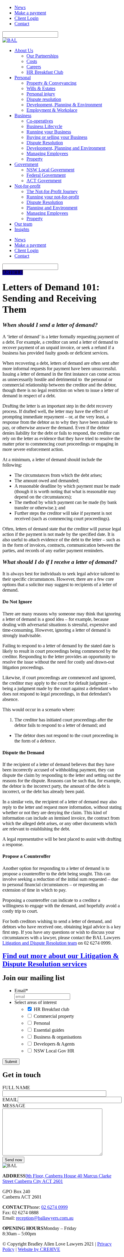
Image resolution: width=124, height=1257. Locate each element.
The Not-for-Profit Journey (52, 191)
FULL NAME (16, 1087)
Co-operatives (39, 121)
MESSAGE (13, 1105)
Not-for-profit (27, 186)
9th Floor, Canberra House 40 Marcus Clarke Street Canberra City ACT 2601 (56, 1178)
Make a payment (30, 12)
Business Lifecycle (44, 126)
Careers (33, 66)
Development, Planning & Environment (64, 104)
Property (34, 158)
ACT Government (43, 180)
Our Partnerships (42, 55)
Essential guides (49, 1030)
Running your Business (48, 131)
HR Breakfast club (51, 1009)
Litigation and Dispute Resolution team (39, 943)
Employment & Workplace (51, 110)
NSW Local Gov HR (54, 1050)
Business (22, 115)
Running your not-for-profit (52, 196)
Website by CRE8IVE (39, 1249)
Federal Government (46, 175)
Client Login (26, 18)
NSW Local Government (50, 169)
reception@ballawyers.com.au (44, 1218)
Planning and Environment (51, 207)
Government (26, 164)
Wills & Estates (40, 88)
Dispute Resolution (44, 142)
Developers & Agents (54, 1043)
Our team (23, 224)
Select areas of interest (35, 1002)
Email (21, 990)
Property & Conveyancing (51, 83)
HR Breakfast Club (44, 72)
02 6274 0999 (54, 1207)
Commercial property (54, 1016)
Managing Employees (47, 153)
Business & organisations (58, 1037)
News (20, 7)
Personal (22, 77)
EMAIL (10, 1099)
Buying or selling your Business (56, 137)
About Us (23, 50)
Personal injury (40, 93)
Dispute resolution (43, 99)
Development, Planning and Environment (65, 148)
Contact (21, 23)
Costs (31, 61)
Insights (21, 229)
